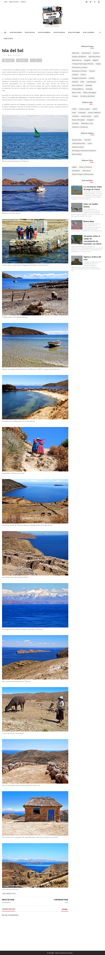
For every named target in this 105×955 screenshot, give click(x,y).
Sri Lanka (75, 123)
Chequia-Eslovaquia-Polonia (82, 64)
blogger (64, 909)
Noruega (89, 85)
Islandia (75, 82)
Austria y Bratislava (79, 57)
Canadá (87, 140)
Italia (82, 82)
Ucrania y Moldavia (87, 96)
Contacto (23, 2)
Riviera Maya (76, 154)
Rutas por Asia (30, 32)
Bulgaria (87, 60)
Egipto (74, 167)
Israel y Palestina (94, 113)
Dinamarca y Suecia (79, 67)
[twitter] (91, 2)
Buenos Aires (77, 140)
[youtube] (99, 2)
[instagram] (86, 2)
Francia (92, 71)
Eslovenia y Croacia (79, 71)
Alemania (75, 53)
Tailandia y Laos (87, 123)
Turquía (75, 96)
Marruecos (86, 171)
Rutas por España (74, 32)
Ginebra (75, 75)
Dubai (95, 109)
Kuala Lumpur (86, 116)
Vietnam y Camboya (80, 127)
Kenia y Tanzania (85, 167)
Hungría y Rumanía (79, 78)
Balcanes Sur (77, 60)
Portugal (89, 89)
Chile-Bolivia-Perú (15, 55)
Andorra (96, 53)
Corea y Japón (84, 109)
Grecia (83, 75)
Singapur (90, 120)
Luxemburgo (91, 82)
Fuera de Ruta (8, 38)
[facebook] (95, 2)
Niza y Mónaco (77, 85)
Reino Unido (76, 93)
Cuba (90, 143)
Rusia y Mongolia (89, 93)
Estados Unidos (78, 147)
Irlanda (91, 78)
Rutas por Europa (16, 32)
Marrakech (76, 171)
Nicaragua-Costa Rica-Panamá (84, 151)
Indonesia (82, 113)
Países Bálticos (77, 89)
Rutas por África (59, 32)
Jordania (75, 116)
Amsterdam (86, 53)
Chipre (98, 64)
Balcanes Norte (94, 57)
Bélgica (95, 60)
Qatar (96, 116)
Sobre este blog (14, 2)
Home (5, 2)
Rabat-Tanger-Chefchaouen (82, 174)
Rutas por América (44, 32)
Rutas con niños (88, 32)
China (74, 109)
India (74, 113)
